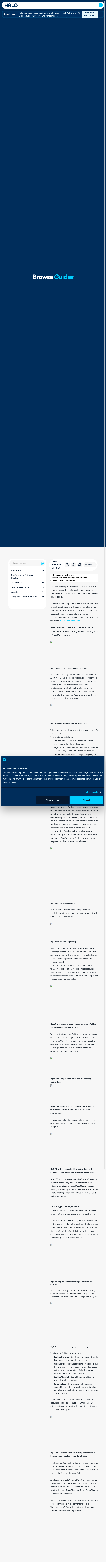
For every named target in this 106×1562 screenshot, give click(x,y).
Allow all (86, 800)
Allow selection (52, 800)
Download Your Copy (89, 14)
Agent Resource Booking (71, 621)
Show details (92, 792)
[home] (11, 5)
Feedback (90, 565)
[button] (101, 5)
